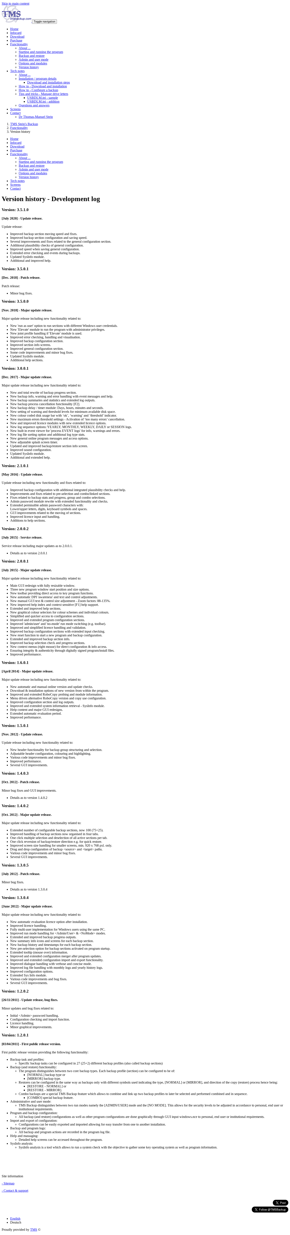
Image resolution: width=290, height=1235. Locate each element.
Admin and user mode (33, 59)
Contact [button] (15, 113)
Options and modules (33, 63)
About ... (25, 48)
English (15, 1218)
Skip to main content (15, 3)
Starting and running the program (41, 52)
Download (17, 36)
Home (14, 29)
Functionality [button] (19, 44)
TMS (33, 1229)
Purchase (16, 40)
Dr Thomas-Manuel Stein (36, 117)
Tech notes (17, 181)
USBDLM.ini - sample (42, 97)
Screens (15, 109)
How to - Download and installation (43, 86)
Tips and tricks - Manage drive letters (43, 94)
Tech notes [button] (17, 71)
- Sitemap (8, 1183)
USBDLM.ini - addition (43, 101)
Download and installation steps (48, 82)
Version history (29, 67)
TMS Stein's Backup (24, 124)
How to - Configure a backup (38, 90)
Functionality (19, 128)
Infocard (15, 33)
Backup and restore (32, 55)
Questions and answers (34, 105)
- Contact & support (15, 1190)
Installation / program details (37, 78)
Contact (15, 188)
